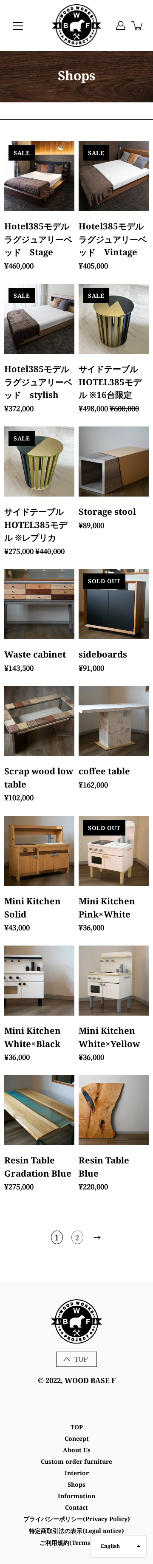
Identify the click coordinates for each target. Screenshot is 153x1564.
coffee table (104, 771)
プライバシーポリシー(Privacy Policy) (76, 1519)
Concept (77, 1438)
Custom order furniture (76, 1461)
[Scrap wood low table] (39, 721)
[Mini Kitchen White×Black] (39, 981)
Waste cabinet (35, 654)
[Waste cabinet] (39, 604)
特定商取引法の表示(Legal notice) (76, 1531)
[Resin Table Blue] (114, 1110)
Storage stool (107, 511)
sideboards (103, 654)
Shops (76, 1484)
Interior (77, 1473)
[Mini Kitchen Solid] (39, 851)
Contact (76, 1507)
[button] (118, 1546)
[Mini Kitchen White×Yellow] (114, 981)
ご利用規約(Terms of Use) (76, 1543)
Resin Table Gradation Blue (37, 1166)
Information (76, 1496)
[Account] (121, 25)
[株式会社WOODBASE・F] (76, 25)
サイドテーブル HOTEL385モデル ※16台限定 (110, 382)
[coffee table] (114, 721)
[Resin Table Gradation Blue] (39, 1110)
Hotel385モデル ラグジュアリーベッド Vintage (115, 239)
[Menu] (17, 26)
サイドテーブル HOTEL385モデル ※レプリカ (35, 524)
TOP (77, 1427)
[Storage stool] (114, 461)
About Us (77, 1450)
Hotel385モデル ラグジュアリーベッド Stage (41, 239)
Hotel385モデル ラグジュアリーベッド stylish (41, 382)
